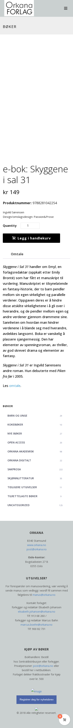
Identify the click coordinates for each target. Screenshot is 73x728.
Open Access (34, 442)
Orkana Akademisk (34, 451)
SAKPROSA (35, 469)
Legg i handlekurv (34, 238)
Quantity (9, 226)
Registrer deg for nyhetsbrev (37, 699)
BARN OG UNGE (34, 415)
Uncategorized (35, 505)
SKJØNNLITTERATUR (34, 478)
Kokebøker (34, 424)
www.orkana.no (36, 545)
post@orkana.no (37, 549)
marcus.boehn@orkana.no (36, 624)
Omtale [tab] (17, 254)
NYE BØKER (34, 433)
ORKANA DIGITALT (34, 460)
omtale (14, 385)
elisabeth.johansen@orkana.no (36, 611)
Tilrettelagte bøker (34, 496)
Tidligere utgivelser (34, 487)
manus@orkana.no (44, 595)
